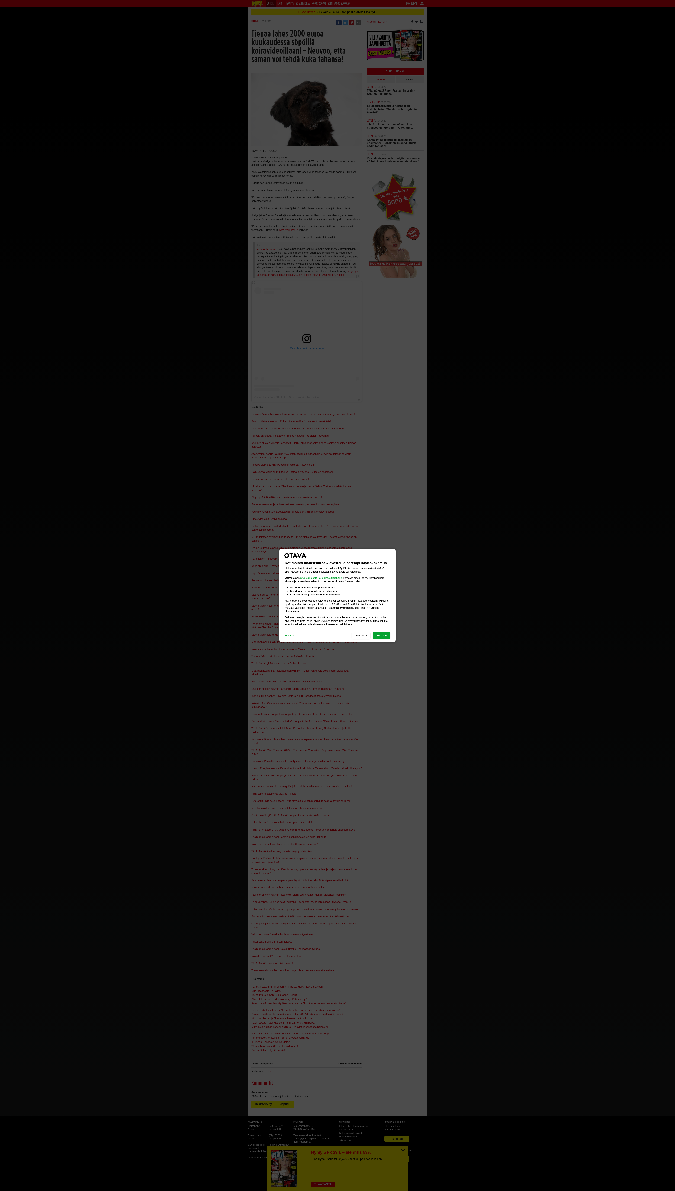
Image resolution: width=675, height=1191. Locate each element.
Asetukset (361, 635)
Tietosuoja (290, 635)
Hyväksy (381, 635)
